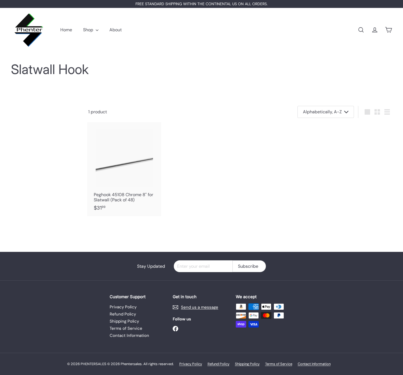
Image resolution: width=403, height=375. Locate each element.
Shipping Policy (124, 321)
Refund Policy (123, 314)
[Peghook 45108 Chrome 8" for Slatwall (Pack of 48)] (124, 169)
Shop (88, 30)
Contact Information (129, 335)
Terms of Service (126, 328)
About (115, 30)
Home (66, 30)
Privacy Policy (123, 307)
